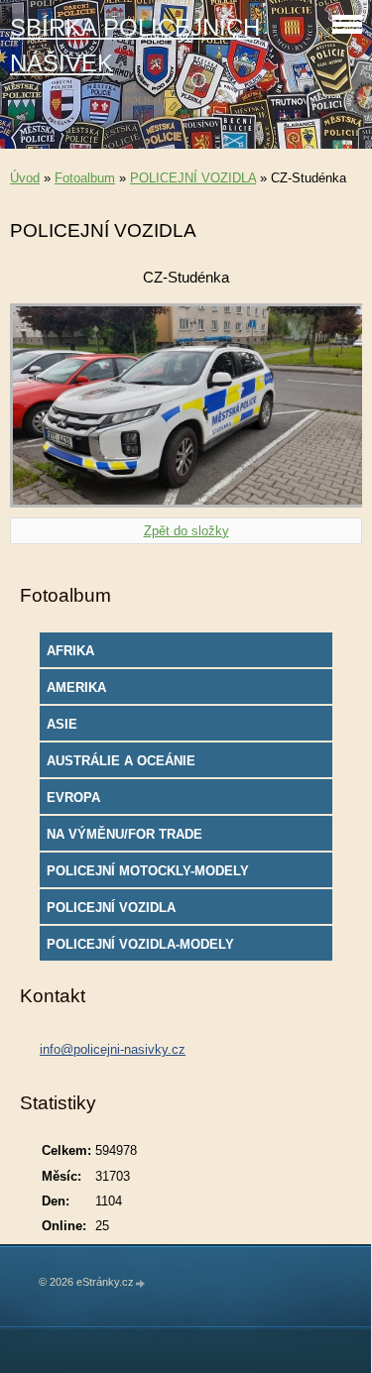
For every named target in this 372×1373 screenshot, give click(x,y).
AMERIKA (76, 687)
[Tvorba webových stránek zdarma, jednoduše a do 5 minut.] (141, 1283)
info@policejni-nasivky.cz (113, 1049)
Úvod (25, 178)
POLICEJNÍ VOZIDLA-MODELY (140, 944)
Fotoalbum (85, 178)
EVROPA (73, 797)
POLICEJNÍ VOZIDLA (193, 178)
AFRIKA (70, 650)
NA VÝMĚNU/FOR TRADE (124, 834)
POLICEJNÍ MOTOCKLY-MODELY (148, 870)
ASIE (62, 724)
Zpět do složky (186, 530)
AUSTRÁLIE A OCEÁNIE (121, 760)
